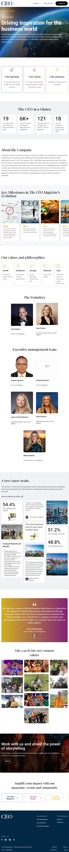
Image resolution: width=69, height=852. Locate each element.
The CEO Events (33, 798)
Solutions (36, 3)
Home (3, 11)
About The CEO (48, 3)
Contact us (61, 3)
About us (59, 819)
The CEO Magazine (10, 798)
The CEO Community (55, 798)
